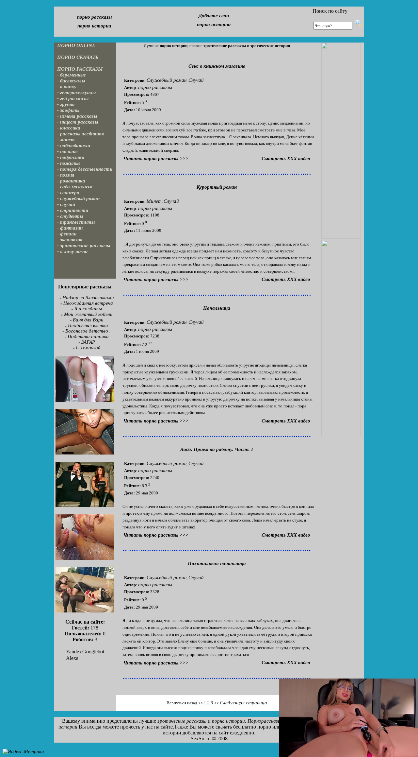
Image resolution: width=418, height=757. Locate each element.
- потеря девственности (84, 169)
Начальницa (216, 308)
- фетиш (67, 233)
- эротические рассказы (83, 245)
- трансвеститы (76, 222)
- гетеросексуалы (76, 92)
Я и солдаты (88, 308)
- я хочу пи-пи (72, 251)
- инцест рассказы (77, 122)
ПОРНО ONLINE (76, 45)
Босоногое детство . (88, 331)
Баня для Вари (88, 319)
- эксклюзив (69, 239)
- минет (66, 139)
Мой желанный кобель (88, 314)
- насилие (67, 151)
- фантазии (70, 228)
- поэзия (65, 175)
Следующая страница (243, 702)
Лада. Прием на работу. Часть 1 (216, 449)
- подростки (70, 157)
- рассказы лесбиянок (80, 133)
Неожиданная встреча (88, 303)
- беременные (71, 74)
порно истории (94, 25)
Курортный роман (217, 187)
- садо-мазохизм (74, 186)
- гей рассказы (72, 98)
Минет (154, 201)
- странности (72, 210)
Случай (196, 80)
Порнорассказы (264, 721)
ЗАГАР (88, 342)
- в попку (66, 86)
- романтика (71, 180)
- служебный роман (78, 198)
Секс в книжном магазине (216, 66)
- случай (66, 204)
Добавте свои (214, 15)
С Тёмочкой (88, 347)
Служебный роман (166, 80)
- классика (68, 127)
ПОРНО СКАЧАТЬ (78, 57)
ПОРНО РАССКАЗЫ (80, 69)
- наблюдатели (73, 145)
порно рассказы (94, 17)
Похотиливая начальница (217, 563)
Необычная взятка (88, 325)
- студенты (70, 216)
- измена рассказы (77, 116)
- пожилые (69, 163)
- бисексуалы (71, 80)
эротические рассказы (181, 721)
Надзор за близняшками (88, 297)
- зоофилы (68, 110)
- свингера (68, 192)
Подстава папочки (88, 336)
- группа (66, 104)
